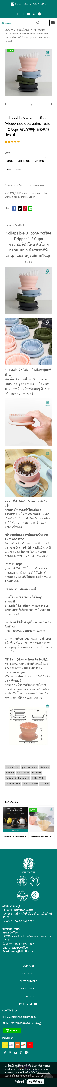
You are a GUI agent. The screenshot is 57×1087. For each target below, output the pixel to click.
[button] (37, 22)
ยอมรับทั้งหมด (36, 1081)
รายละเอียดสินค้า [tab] (16, 225)
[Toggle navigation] (52, 22)
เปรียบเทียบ (38, 185)
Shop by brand (19, 197)
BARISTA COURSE (28, 989)
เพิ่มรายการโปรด (15, 185)
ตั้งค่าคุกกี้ (19, 1081)
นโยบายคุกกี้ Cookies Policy (32, 1075)
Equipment (35, 193)
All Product (22, 193)
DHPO (32, 197)
